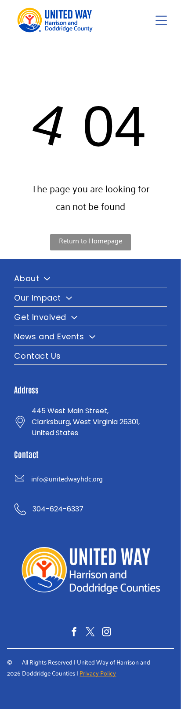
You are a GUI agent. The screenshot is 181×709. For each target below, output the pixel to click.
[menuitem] (90, 277)
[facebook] (74, 633)
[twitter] (90, 633)
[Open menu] (161, 20)
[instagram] (107, 633)
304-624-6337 (58, 509)
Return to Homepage (90, 240)
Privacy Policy (98, 672)
